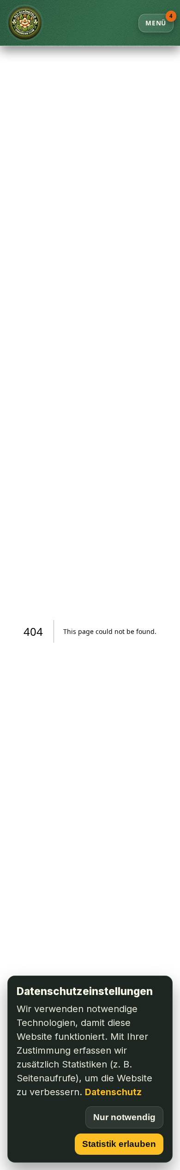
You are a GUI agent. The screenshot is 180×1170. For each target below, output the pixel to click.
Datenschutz (113, 1092)
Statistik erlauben (119, 1144)
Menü (159, 21)
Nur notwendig (124, 1117)
